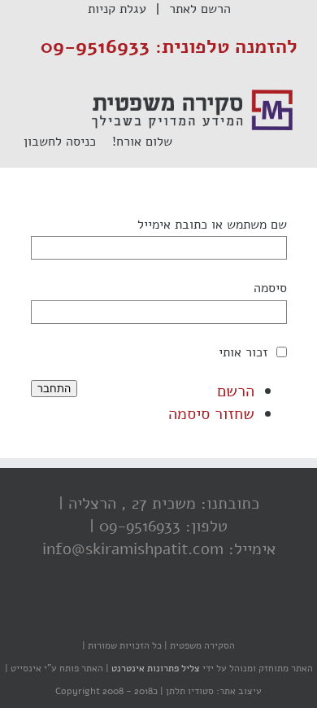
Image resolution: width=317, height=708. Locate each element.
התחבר (54, 388)
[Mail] (97, 613)
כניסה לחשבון (68, 142)
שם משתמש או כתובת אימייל (212, 224)
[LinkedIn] (130, 613)
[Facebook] (195, 613)
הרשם (235, 391)
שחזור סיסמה (211, 414)
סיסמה (270, 287)
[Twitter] (162, 613)
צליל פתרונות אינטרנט (154, 668)
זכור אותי (243, 352)
